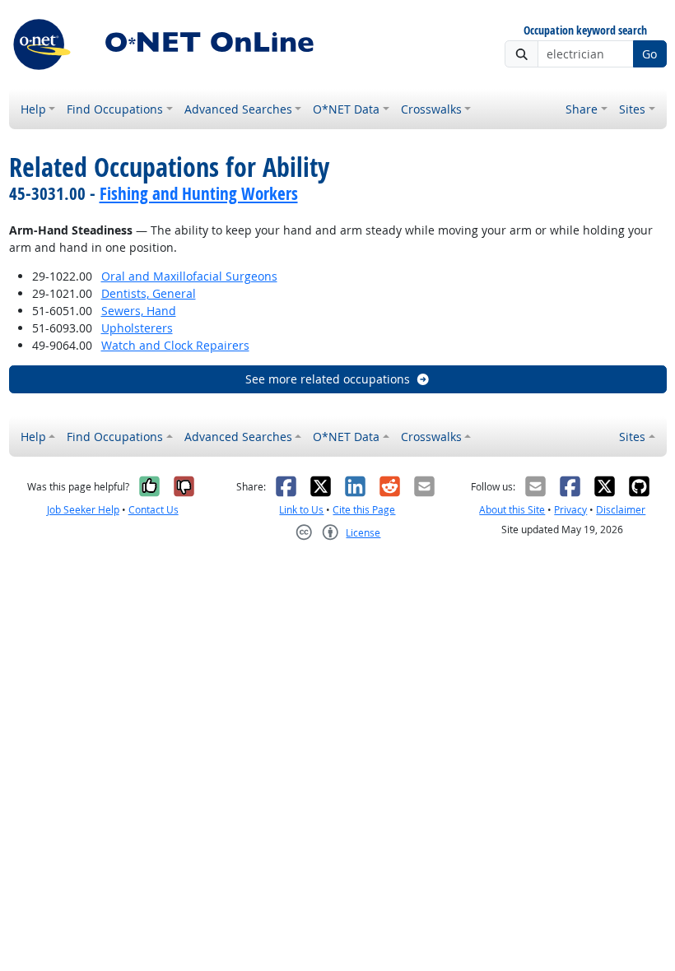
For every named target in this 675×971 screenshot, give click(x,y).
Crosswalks (431, 109)
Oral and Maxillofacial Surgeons (189, 276)
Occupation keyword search (585, 31)
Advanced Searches (238, 109)
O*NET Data (346, 109)
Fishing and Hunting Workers (199, 193)
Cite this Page (364, 510)
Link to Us (301, 510)
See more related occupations (327, 379)
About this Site (512, 510)
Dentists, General (148, 293)
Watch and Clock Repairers (175, 345)
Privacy (570, 510)
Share (582, 109)
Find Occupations (115, 109)
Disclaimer (620, 510)
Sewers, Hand (138, 310)
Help (33, 109)
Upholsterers (137, 328)
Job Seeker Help (83, 510)
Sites (632, 109)
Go (649, 54)
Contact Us (153, 510)
